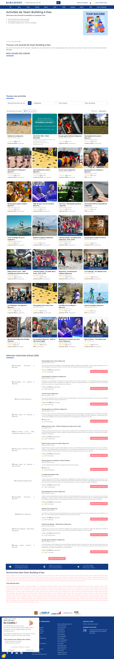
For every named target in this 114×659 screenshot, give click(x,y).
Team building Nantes (70, 579)
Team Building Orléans (62, 598)
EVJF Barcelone (62, 647)
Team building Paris (49, 581)
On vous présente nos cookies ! (12, 643)
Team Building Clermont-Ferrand (43, 598)
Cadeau (72, 7)
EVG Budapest (61, 636)
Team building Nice (49, 575)
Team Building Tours (82, 597)
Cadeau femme (62, 654)
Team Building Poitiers (77, 598)
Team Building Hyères (96, 588)
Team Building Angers (49, 595)
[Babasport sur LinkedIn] (18, 653)
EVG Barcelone (61, 645)
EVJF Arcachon (36, 652)
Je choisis (11, 650)
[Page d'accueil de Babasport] (14, 2)
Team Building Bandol (50, 586)
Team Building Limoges (90, 600)
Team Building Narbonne (42, 600)
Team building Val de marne (48, 577)
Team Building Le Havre (31, 602)
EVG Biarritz (60, 629)
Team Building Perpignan (59, 600)
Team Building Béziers (75, 600)
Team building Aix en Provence (16, 575)
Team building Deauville (96, 577)
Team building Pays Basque (79, 575)
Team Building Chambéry (80, 595)
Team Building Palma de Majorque (44, 597)
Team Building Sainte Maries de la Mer (65, 593)
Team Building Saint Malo (90, 591)
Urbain (37, 7)
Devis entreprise (82, 2)
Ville (90, 7)
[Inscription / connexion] (91, 2)
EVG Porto (60, 643)
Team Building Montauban (25, 600)
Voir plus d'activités (57, 558)
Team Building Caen (96, 597)
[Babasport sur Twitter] (13, 653)
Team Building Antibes (13, 586)
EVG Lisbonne (61, 641)
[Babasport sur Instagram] (22, 653)
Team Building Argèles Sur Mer (32, 586)
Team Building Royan (28, 591)
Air (10, 7)
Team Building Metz (17, 602)
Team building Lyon (81, 577)
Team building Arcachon (22, 579)
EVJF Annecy (61, 634)
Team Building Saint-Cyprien (66, 597)
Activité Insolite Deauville (39, 654)
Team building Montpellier (54, 579)
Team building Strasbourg (34, 581)
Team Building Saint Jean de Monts (70, 591)
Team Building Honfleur (19, 595)
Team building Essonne (62, 575)
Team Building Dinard (45, 588)
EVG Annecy (61, 633)
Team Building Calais (64, 595)
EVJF (63, 7)
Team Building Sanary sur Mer (88, 593)
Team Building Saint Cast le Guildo (47, 591)
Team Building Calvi (97, 586)
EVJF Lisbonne (61, 649)
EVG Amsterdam (62, 640)
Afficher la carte (31, 111)
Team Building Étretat (96, 595)
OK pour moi (29, 650)
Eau (19, 7)
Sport (46, 7)
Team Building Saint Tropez (24, 593)
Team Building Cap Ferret (28, 588)
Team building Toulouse (100, 579)
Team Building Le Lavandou (45, 589)
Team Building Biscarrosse (81, 586)
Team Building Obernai (24, 597)
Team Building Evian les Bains (62, 588)
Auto (28, 7)
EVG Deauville (61, 627)
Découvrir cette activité (99, 371)
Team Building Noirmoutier (80, 589)
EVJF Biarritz (61, 631)
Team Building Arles (34, 595)
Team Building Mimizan (62, 589)
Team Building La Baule (28, 589)
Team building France (79, 581)
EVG (55, 7)
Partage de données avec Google (13, 641)
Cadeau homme (62, 652)
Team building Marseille (96, 575)
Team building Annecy (85, 579)
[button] (4, 656)
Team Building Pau (91, 598)
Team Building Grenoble (24, 598)
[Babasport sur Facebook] (8, 653)
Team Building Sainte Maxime (43, 593)
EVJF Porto (60, 650)
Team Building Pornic (97, 589)
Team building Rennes (38, 579)
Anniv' (82, 7)
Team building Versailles (66, 577)
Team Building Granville (81, 588)
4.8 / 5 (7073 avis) (101, 2)
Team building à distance (64, 581)
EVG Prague (60, 638)
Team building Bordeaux (34, 575)
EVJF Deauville (61, 625)
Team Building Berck (65, 586)
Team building (101, 7)
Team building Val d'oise (30, 577)
